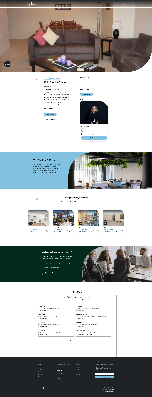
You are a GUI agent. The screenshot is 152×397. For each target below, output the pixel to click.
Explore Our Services (51, 273)
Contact (106, 4)
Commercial (73, 4)
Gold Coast (41, 330)
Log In (123, 4)
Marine (92, 4)
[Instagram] (117, 4)
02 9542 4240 (43, 326)
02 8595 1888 (43, 318)
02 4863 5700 (80, 318)
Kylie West (85, 126)
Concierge (40, 374)
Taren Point (79, 322)
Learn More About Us (39, 178)
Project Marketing (62, 4)
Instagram (78, 367)
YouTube (78, 374)
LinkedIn (77, 369)
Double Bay (79, 306)
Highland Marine (80, 330)
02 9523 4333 (97, 134)
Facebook (78, 364)
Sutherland (41, 322)
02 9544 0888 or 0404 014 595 (84, 334)
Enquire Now (50, 114)
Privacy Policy (111, 387)
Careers (39, 376)
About (99, 4)
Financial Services (83, 4)
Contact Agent (94, 137)
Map (45, 108)
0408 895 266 (86, 134)
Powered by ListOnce (109, 391)
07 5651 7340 (43, 334)
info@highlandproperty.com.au (63, 364)
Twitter (77, 371)
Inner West (41, 314)
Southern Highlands (81, 314)
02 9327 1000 (80, 310)
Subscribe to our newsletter (104, 377)
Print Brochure (49, 119)
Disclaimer (105, 387)
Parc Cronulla (42, 306)
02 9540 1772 (80, 326)
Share (51, 108)
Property (53, 4)
